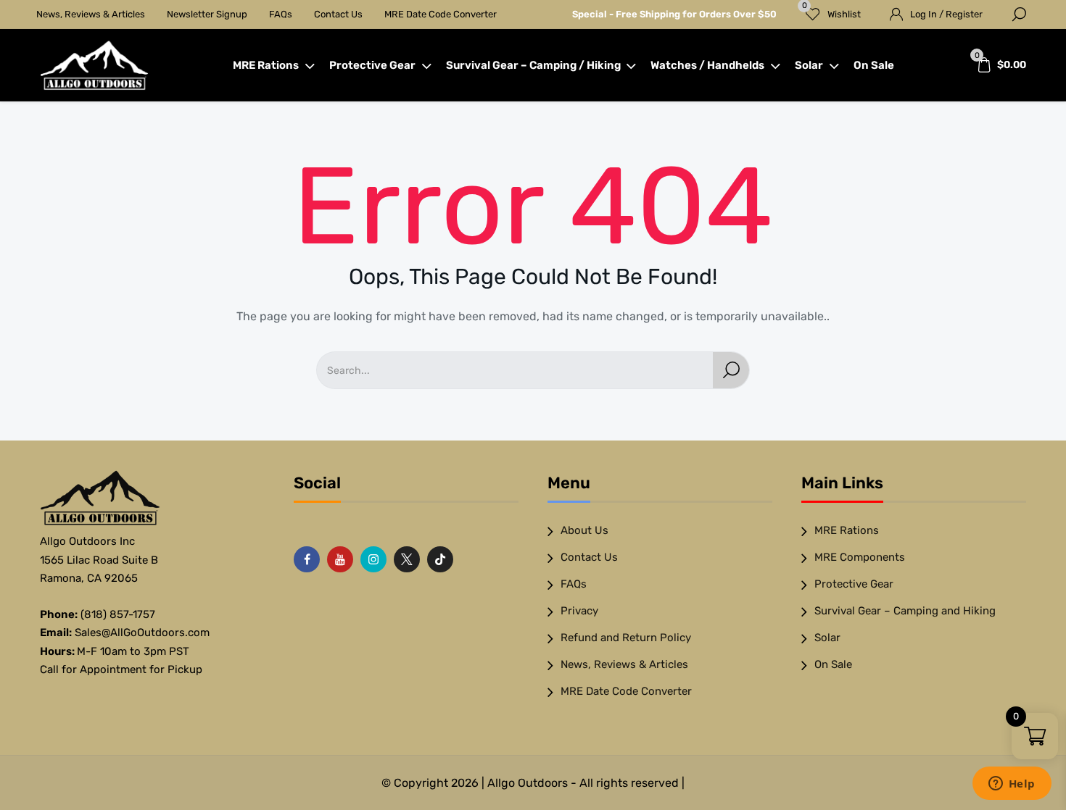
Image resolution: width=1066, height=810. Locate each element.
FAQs (280, 14)
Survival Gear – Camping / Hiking (533, 65)
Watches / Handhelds (707, 65)
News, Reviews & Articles (90, 14)
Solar (809, 65)
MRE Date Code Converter (440, 14)
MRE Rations (266, 65)
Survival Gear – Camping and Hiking (905, 610)
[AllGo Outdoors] (94, 65)
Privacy (579, 610)
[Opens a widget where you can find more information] (1011, 785)
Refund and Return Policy (626, 637)
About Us (584, 530)
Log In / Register (946, 14)
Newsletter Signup (207, 14)
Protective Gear (372, 65)
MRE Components (859, 557)
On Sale (874, 65)
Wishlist (832, 10)
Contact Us (338, 14)
